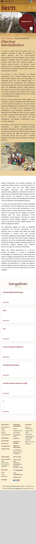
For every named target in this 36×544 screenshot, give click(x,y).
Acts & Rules (18, 3)
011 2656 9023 (19, 470)
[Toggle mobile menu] (34, 8)
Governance (28, 434)
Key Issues (28, 424)
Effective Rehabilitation (29, 428)
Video (3, 474)
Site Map (4, 480)
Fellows (15, 429)
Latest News (11, 3)
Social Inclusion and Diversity (29, 437)
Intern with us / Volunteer (5, 465)
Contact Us (25, 3)
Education (28, 440)
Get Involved (5, 457)
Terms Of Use (5, 449)
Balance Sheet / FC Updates (17, 452)
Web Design (18, 488)
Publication (4, 476)
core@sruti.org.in (8, 1)
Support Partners (5, 435)
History (3, 431)
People (3, 433)
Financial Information (17, 446)
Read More (6, 302)
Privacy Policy (5, 446)
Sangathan (16, 438)
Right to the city (29, 442)
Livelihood (28, 444)
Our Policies (16, 433)
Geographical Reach (17, 435)
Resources (4, 3)
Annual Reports (17, 450)
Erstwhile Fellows (17, 431)
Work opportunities (5, 462)
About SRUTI (5, 424)
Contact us (4, 443)
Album (3, 472)
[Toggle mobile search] (29, 8)
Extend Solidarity (5, 459)
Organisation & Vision (5, 428)
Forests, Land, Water (29, 431)
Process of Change (16, 442)
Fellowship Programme (17, 425)
